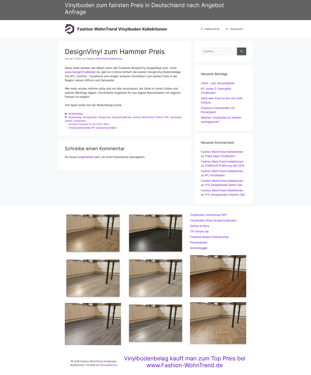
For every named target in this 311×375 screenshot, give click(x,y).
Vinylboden (80, 120)
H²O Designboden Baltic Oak (223, 185)
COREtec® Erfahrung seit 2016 (224, 165)
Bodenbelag (75, 117)
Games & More (199, 226)
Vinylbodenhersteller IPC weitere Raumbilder (93, 127)
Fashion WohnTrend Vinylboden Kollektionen (122, 29)
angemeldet (85, 157)
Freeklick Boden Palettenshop (209, 237)
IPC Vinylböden (215, 175)
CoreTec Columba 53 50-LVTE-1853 (89, 124)
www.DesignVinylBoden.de (82, 72)
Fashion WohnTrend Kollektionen (222, 151)
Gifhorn (160, 117)
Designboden (90, 117)
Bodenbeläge (76, 113)
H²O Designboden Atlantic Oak (225, 194)
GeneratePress (108, 365)
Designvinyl (104, 117)
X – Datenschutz (210, 28)
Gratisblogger (199, 248)
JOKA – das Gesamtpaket (217, 83)
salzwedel (175, 117)
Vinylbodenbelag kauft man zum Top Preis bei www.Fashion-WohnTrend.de (184, 362)
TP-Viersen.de (199, 231)
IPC (167, 117)
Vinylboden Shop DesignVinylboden (213, 220)
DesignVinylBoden (122, 117)
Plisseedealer (198, 242)
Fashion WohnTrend (143, 117)
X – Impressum (234, 28)
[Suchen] (241, 51)
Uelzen (68, 120)
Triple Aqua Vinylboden (220, 156)
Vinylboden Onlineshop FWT (208, 215)
